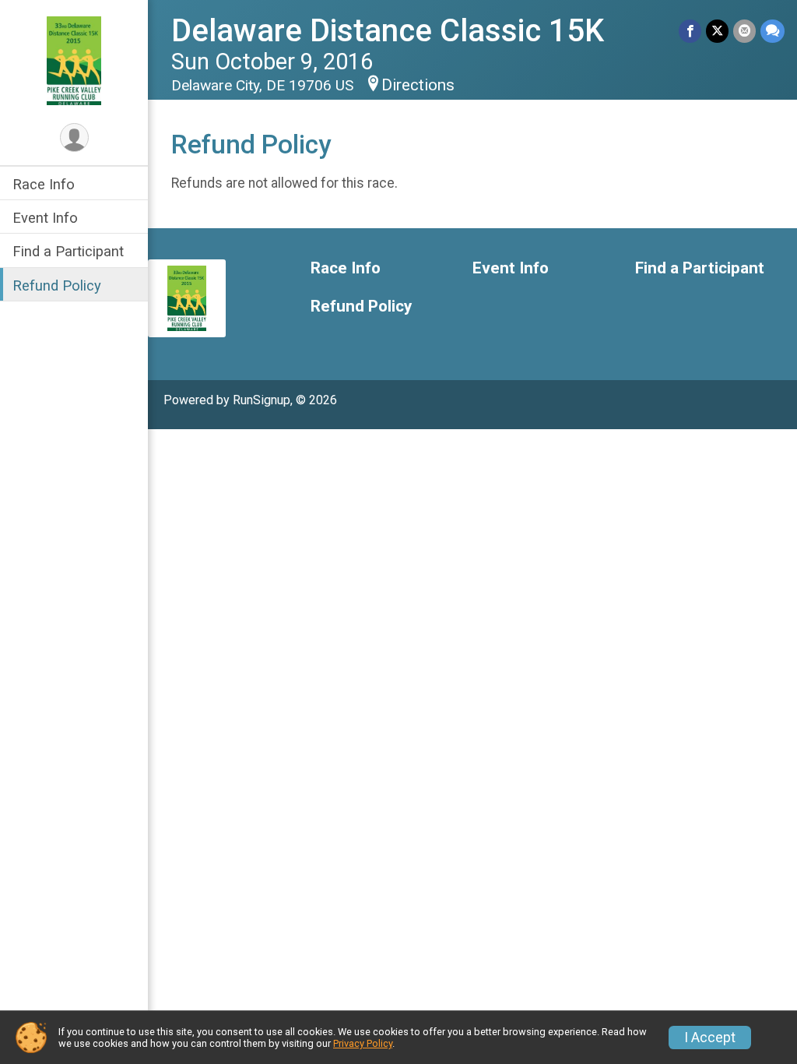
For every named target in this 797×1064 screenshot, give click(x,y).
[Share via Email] (744, 30)
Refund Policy (56, 285)
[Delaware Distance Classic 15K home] (74, 60)
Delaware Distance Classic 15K (387, 30)
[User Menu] (74, 137)
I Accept (710, 1037)
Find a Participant (68, 251)
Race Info (43, 184)
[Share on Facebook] (690, 30)
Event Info (45, 218)
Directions (418, 85)
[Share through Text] (772, 30)
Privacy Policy (362, 1043)
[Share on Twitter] (717, 30)
